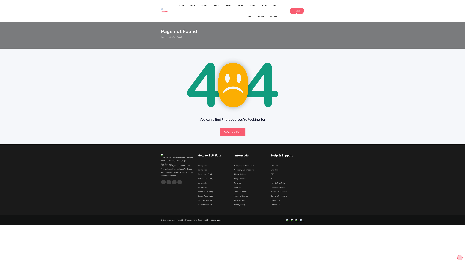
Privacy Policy (239, 200)
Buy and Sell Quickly (205, 174)
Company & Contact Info (244, 165)
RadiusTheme (215, 220)
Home (181, 5)
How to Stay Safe (278, 183)
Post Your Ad (298, 11)
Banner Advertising (205, 192)
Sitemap (237, 183)
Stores (252, 5)
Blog (275, 5)
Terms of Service (241, 192)
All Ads (204, 5)
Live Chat (274, 165)
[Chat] (283, 11)
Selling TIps (202, 165)
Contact (260, 16)
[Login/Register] (287, 11)
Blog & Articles (240, 174)
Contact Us (275, 200)
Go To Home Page (232, 132)
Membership (203, 183)
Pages (228, 5)
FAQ (272, 174)
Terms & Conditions (279, 192)
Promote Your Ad (205, 200)
